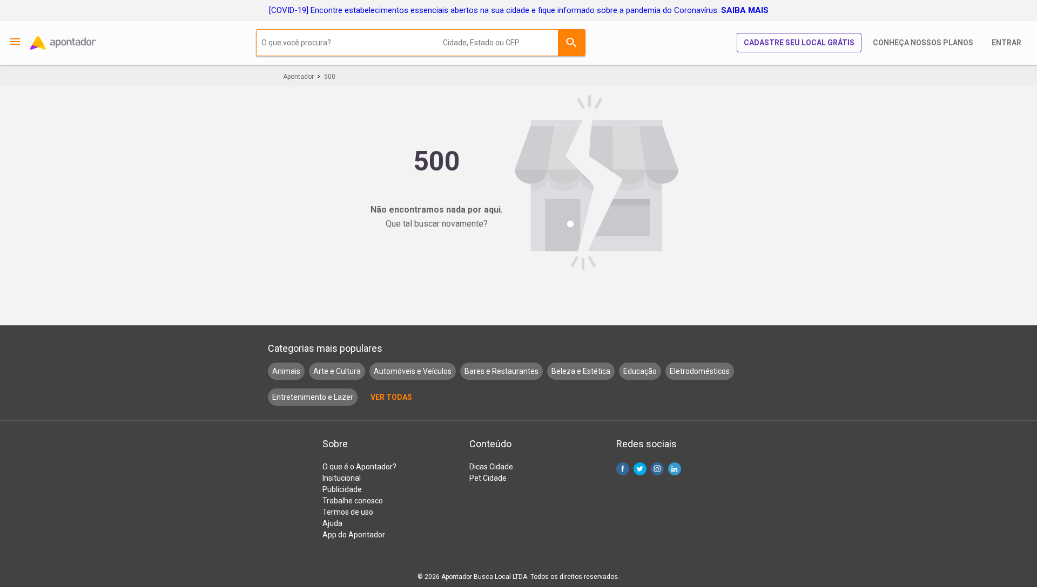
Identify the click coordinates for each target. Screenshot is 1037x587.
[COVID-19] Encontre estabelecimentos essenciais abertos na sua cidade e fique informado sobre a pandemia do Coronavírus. (519, 10)
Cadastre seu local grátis (799, 42)
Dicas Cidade (491, 466)
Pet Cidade (488, 478)
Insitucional (341, 478)
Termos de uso (347, 512)
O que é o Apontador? (359, 466)
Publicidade (342, 489)
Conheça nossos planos (923, 42)
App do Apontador (353, 534)
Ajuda (332, 523)
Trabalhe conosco (352, 500)
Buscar (571, 43)
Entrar (1006, 42)
